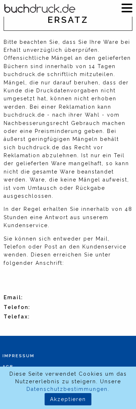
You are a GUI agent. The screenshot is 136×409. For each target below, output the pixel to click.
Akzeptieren (68, 399)
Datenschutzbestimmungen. (68, 389)
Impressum (18, 356)
